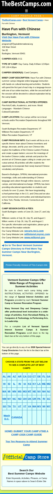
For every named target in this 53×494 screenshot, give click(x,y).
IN (19, 383)
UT (19, 406)
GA (48, 376)
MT (29, 391)
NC (14, 398)
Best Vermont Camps (33, 20)
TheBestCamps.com (11, 20)
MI (9, 391)
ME (44, 383)
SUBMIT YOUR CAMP (26, 431)
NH (44, 391)
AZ (14, 376)
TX (14, 406)
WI (43, 406)
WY (49, 406)
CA (24, 376)
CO (29, 376)
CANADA (17, 417)
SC (48, 398)
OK (29, 398)
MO (25, 391)
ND (19, 398)
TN (9, 406)
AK (9, 376)
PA (39, 398)
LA (39, 383)
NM (4, 398)
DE (39, 376)
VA (29, 406)
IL (14, 383)
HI (4, 383)
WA (34, 406)
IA (25, 383)
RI (44, 398)
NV (39, 391)
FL (43, 376)
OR (34, 398)
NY (9, 398)
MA (4, 391)
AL (4, 376)
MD (49, 383)
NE (34, 391)
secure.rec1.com (34, 230)
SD (4, 406)
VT (24, 406)
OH (25, 398)
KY (34, 383)
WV (39, 406)
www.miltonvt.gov (34, 237)
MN (14, 391)
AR (19, 376)
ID (9, 383)
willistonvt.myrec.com (37, 234)
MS (19, 391)
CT (34, 376)
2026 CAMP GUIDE (31, 434)
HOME (8, 431)
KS (29, 383)
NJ (48, 391)
